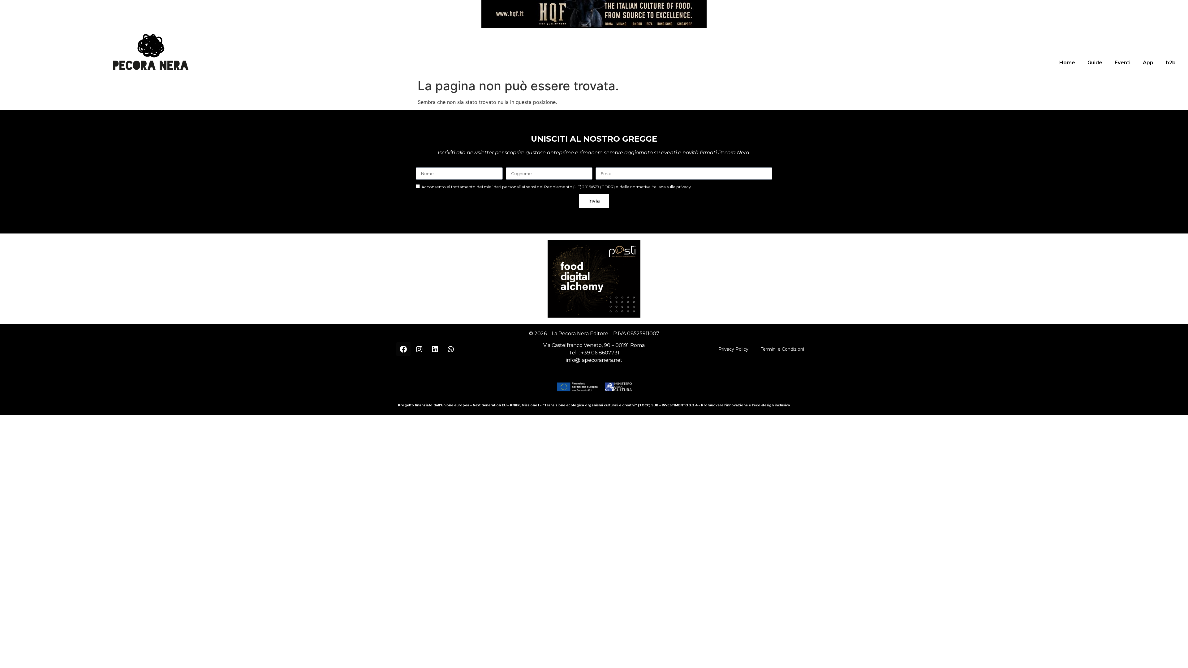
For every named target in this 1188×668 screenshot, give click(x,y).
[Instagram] (419, 349)
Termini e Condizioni (782, 349)
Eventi (1122, 63)
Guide (1094, 63)
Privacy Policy (733, 349)
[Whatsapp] (451, 349)
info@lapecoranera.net (594, 360)
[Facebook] (403, 349)
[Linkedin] (435, 349)
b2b (1171, 63)
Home (1067, 63)
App (1148, 63)
